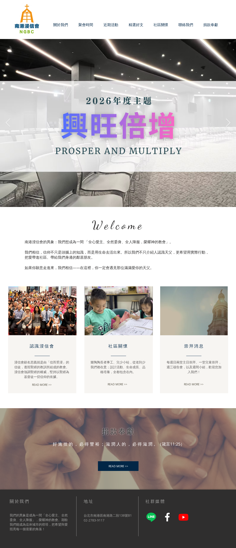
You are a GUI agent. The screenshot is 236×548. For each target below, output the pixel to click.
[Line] (151, 517)
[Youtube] (183, 517)
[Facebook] (167, 517)
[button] (160, 24)
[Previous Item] (8, 123)
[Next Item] (228, 123)
